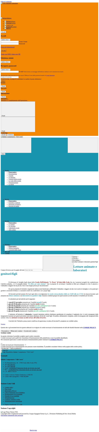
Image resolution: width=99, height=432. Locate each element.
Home (75, 256)
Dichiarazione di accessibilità (13, 394)
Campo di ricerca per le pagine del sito (12, 270)
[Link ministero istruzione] (9, 3)
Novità (75, 258)
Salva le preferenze (15, 348)
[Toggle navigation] (16, 145)
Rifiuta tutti (16, 331)
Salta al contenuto (6, 1)
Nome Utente (23, 41)
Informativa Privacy (11, 391)
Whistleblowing (9, 398)
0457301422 (11, 364)
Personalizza (5, 331)
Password (22, 44)
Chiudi (3, 86)
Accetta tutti (30, 331)
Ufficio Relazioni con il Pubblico (15, 392)
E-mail (21, 71)
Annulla (4, 135)
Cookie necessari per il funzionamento (12, 345)
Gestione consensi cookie (12, 399)
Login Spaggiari (50, 75)
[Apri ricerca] (83, 145)
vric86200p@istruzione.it (24, 368)
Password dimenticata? (8, 47)
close (3, 154)
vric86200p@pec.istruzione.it (25, 370)
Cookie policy (9, 387)
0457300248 (11, 366)
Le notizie (76, 260)
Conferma (10, 135)
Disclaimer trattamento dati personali (12, 415)
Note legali (8, 389)
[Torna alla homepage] (49, 137)
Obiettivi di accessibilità (12, 396)
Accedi (3, 32)
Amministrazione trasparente (13, 401)
